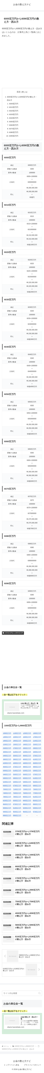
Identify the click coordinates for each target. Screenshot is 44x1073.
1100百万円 (17, 733)
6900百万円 (37, 786)
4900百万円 (37, 767)
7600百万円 (27, 793)
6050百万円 (13, 122)
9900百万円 (17, 815)
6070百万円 (13, 129)
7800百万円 (7, 797)
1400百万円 (7, 737)
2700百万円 (17, 748)
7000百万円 (7, 789)
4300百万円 (17, 763)
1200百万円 (27, 733)
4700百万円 (17, 767)
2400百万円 (27, 744)
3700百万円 (37, 756)
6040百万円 (13, 118)
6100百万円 (37, 778)
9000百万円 (7, 808)
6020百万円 (13, 111)
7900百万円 (17, 797)
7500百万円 (17, 793)
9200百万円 (27, 808)
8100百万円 (37, 797)
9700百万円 (37, 812)
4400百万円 (27, 763)
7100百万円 (17, 789)
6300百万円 (17, 782)
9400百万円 (7, 812)
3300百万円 (37, 752)
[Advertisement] (22, 62)
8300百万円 (17, 800)
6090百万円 (13, 136)
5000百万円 (7, 770)
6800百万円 (27, 786)
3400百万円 (7, 756)
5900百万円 (17, 778)
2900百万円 (37, 748)
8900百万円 (37, 804)
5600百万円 (27, 774)
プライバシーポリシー (32, 1065)
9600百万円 (27, 812)
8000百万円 (27, 797)
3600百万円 (27, 756)
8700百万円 (17, 804)
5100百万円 (17, 770)
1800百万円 (7, 741)
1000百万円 (7, 733)
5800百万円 (7, 778)
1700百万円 (37, 737)
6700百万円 (17, 786)
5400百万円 (7, 774)
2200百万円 (7, 744)
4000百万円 (27, 759)
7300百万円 (37, 789)
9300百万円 (37, 808)
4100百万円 (37, 759)
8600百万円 (7, 804)
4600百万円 (7, 767)
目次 (19, 92)
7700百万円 (37, 793)
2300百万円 (17, 744)
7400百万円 (7, 793)
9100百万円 (17, 808)
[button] (39, 993)
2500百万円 (37, 744)
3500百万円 (17, 756)
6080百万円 (13, 132)
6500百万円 (37, 782)
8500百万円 (37, 800)
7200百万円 (27, 789)
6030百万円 (13, 114)
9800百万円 (7, 815)
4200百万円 (7, 763)
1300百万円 (37, 733)
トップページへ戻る (11, 1065)
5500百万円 (17, 774)
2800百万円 (27, 748)
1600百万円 (27, 737)
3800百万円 (7, 759)
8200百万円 (7, 800)
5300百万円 (37, 770)
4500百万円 (37, 763)
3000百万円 (7, 752)
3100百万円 (17, 752)
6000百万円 (13, 104)
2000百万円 (27, 741)
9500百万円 (17, 812)
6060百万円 (13, 125)
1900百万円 (17, 741)
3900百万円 (17, 759)
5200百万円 (27, 770)
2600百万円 (7, 748)
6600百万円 (7, 786)
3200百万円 (27, 752)
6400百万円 (27, 782)
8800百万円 (27, 804)
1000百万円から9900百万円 (14, 633)
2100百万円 (37, 741)
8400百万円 (27, 800)
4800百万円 (27, 767)
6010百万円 (13, 107)
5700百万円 (37, 774)
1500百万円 (17, 737)
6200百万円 (7, 782)
